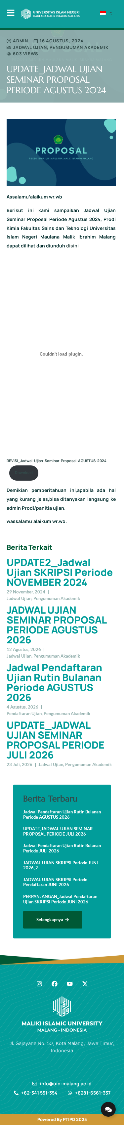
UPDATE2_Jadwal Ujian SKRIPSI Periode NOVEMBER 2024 (60, 572)
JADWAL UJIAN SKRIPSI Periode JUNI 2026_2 (60, 865)
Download (24, 472)
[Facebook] (55, 984)
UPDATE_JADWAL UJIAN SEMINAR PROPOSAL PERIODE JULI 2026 (55, 739)
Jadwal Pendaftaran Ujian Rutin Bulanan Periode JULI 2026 (62, 848)
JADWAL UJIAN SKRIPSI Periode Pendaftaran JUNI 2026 (55, 882)
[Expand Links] (108, 1109)
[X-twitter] (85, 984)
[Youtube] (70, 984)
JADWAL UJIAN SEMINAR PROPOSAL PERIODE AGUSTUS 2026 (56, 624)
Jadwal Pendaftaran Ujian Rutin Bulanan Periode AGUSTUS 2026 (54, 682)
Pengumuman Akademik (79, 47)
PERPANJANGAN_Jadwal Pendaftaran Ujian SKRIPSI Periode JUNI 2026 (60, 899)
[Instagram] (39, 984)
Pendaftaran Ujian (24, 713)
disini (72, 245)
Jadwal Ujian (30, 47)
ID (109, 13)
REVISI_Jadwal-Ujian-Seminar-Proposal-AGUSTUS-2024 (56, 460)
